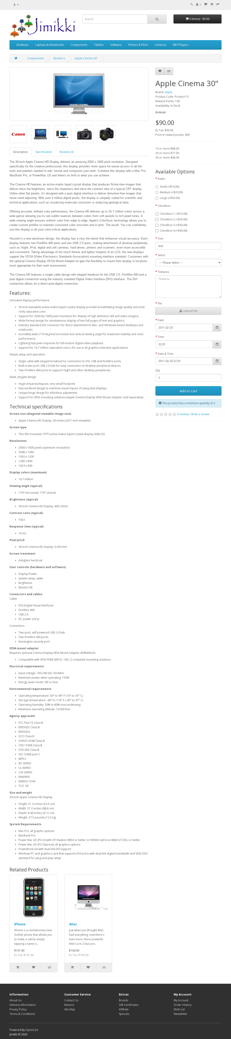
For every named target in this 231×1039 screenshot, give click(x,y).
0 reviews (183, 414)
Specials (124, 1014)
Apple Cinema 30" (86, 58)
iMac (73, 924)
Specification (44, 152)
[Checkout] (217, 4)
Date (161, 320)
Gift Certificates (129, 1005)
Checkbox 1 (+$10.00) (173, 214)
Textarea (163, 272)
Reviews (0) (67, 152)
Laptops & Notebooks (49, 45)
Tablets (99, 45)
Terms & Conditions (22, 1014)
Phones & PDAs (138, 45)
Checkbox (164, 206)
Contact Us (71, 1000)
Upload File (190, 311)
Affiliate (124, 1009)
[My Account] (198, 4)
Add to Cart (188, 391)
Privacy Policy (18, 1009)
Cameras (160, 45)
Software (116, 45)
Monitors (59, 58)
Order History (183, 1005)
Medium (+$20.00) (171, 192)
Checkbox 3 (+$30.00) (173, 225)
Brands (123, 1000)
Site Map (69, 1009)
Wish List (179, 1009)
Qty (157, 370)
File (160, 303)
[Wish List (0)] (205, 4)
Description (20, 152)
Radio (161, 179)
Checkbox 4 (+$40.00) (173, 231)
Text (160, 238)
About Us (15, 1000)
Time (161, 337)
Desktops (22, 45)
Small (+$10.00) (169, 187)
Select (161, 255)
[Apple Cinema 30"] (79, 94)
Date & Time (165, 354)
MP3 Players (180, 45)
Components (79, 45)
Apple (168, 92)
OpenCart (31, 1030)
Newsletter (180, 1014)
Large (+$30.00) (170, 198)
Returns (69, 1005)
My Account (181, 1000)
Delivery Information (22, 1005)
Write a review (200, 414)
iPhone (19, 924)
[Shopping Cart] (211, 4)
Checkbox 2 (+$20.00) (173, 219)
